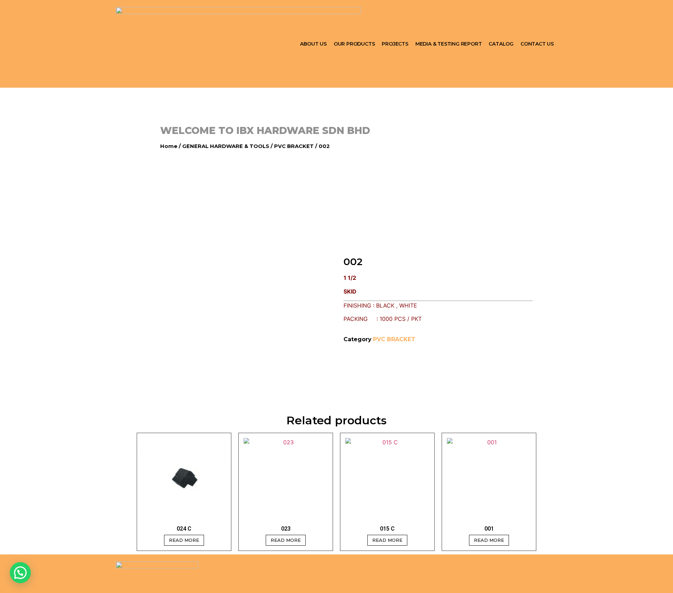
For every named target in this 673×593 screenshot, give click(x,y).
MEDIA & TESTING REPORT (448, 44)
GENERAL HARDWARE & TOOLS (225, 146)
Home (168, 146)
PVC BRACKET (294, 146)
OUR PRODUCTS (354, 44)
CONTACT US (537, 44)
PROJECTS (395, 44)
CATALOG (501, 44)
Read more (184, 540)
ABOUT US (313, 44)
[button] (20, 572)
